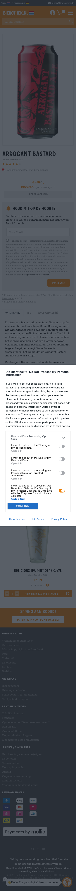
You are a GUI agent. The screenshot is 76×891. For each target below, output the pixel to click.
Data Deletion (17, 519)
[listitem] (38, 437)
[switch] (62, 446)
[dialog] (38, 445)
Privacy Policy (59, 519)
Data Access (38, 519)
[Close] (68, 372)
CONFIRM (23, 506)
